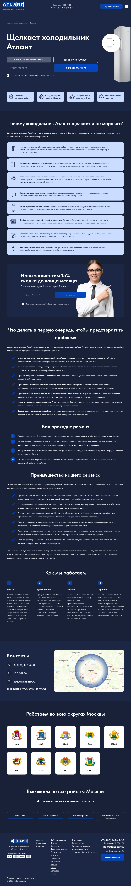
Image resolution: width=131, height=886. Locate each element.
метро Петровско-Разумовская (110, 816)
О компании (41, 843)
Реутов (54, 864)
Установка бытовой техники (84, 852)
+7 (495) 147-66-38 (62, 7)
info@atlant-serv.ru (24, 681)
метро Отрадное (50, 815)
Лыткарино (56, 852)
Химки (53, 867)
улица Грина (20, 815)
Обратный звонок (111, 7)
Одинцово (55, 858)
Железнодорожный (59, 849)
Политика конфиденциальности (20, 878)
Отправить (70, 295)
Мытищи (54, 855)
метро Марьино (80, 815)
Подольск (55, 870)
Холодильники (78, 843)
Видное (54, 843)
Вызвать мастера (76, 68)
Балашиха (55, 846)
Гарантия (40, 846)
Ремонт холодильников (21, 23)
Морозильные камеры (81, 849)
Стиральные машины (81, 846)
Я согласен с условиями (32, 75)
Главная (9, 23)
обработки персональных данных (41, 75)
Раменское (55, 861)
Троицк (54, 874)
